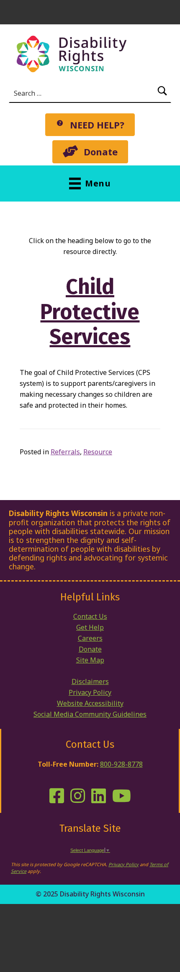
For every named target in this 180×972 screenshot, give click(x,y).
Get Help (90, 627)
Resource (97, 451)
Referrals (65, 451)
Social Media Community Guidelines (90, 714)
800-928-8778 (121, 764)
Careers (90, 638)
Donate (90, 649)
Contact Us (90, 616)
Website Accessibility (90, 703)
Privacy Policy (90, 692)
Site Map (90, 660)
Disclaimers (90, 681)
